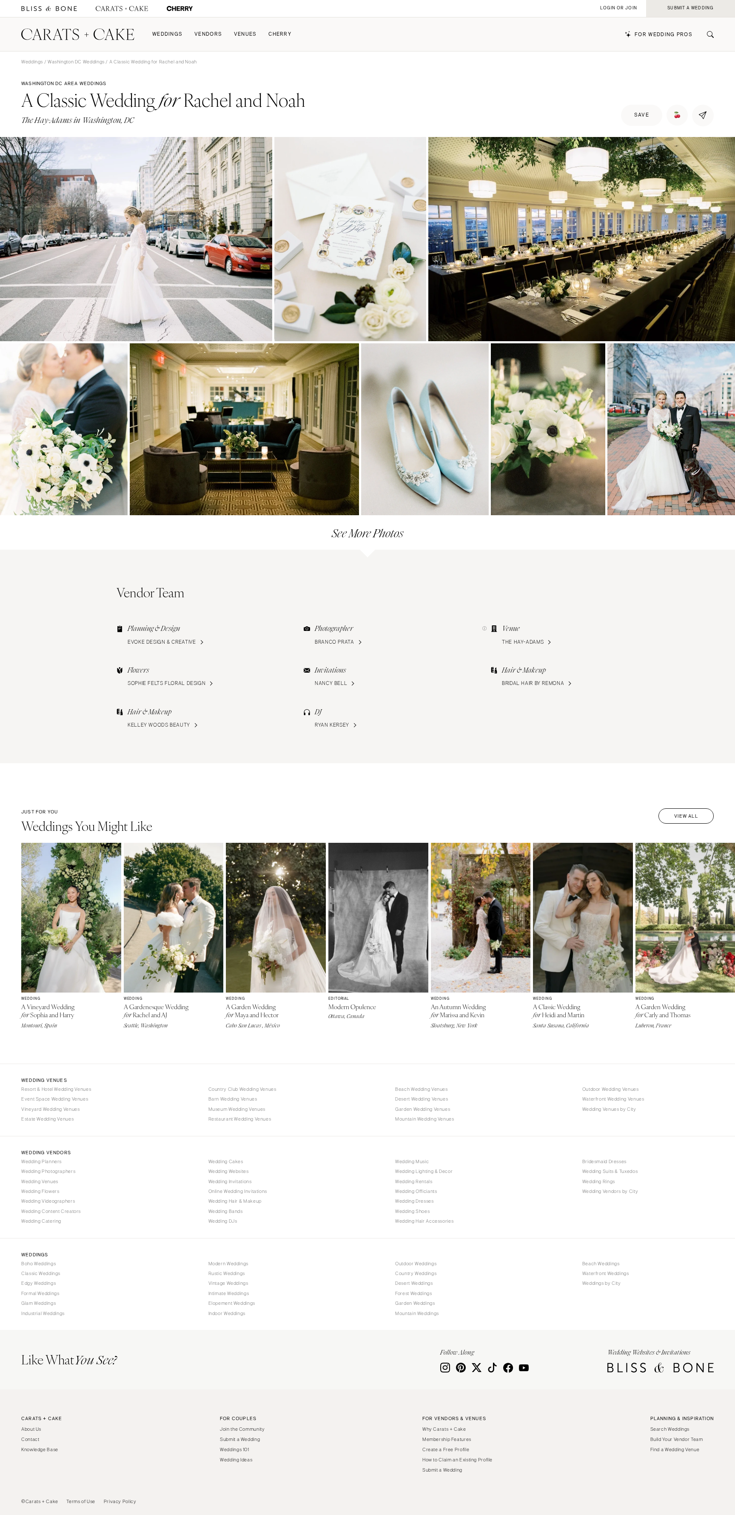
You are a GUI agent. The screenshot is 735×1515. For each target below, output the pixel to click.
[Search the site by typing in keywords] (707, 34)
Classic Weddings (40, 1273)
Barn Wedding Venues (232, 1098)
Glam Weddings (38, 1303)
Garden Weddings (415, 1303)
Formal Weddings (40, 1293)
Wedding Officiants (416, 1191)
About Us (31, 1429)
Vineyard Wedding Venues (50, 1109)
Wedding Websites (228, 1171)
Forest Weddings (413, 1293)
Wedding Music (412, 1161)
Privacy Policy (120, 1501)
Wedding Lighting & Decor (424, 1171)
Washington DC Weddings (76, 61)
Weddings (167, 34)
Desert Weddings (414, 1283)
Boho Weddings (38, 1263)
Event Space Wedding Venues (54, 1098)
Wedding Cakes (225, 1161)
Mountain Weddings (417, 1313)
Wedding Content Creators (51, 1211)
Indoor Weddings (226, 1313)
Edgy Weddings (38, 1283)
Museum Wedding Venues (236, 1109)
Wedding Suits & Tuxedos (610, 1171)
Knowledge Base (39, 1449)
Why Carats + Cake (444, 1429)
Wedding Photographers (48, 1171)
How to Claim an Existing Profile (457, 1459)
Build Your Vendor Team (676, 1439)
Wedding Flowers (40, 1191)
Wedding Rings (598, 1181)
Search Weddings (669, 1429)
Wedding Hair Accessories (424, 1221)
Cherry (279, 34)
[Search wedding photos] (180, 8)
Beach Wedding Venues (421, 1089)
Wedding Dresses (414, 1201)
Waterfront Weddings (605, 1273)
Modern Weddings (228, 1263)
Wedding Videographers (48, 1201)
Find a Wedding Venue (675, 1449)
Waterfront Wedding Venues (613, 1098)
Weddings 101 (234, 1449)
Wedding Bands (225, 1211)
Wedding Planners (41, 1161)
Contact (30, 1439)
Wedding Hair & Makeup (235, 1201)
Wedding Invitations (230, 1181)
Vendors (208, 34)
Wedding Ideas (236, 1459)
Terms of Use (80, 1501)
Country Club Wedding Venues (242, 1089)
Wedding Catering (41, 1221)
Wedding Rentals (413, 1181)
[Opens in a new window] (49, 8)
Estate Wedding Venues (47, 1118)
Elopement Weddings (231, 1303)
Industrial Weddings (43, 1313)
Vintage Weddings (228, 1283)
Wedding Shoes (412, 1211)
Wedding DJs (222, 1221)
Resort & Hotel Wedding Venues (56, 1089)
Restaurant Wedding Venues (239, 1118)
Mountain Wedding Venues (424, 1118)
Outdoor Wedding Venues (610, 1089)
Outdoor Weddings (415, 1263)
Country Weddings (415, 1273)
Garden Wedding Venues (422, 1109)
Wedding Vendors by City (610, 1191)
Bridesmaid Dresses (604, 1161)
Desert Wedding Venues (421, 1098)
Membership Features (446, 1439)
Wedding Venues (39, 1181)
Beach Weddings (601, 1263)
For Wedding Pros (663, 34)
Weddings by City (601, 1283)
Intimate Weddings (228, 1293)
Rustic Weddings (226, 1273)
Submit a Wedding (240, 1439)
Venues (245, 34)
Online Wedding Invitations (237, 1191)
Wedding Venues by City (609, 1109)
